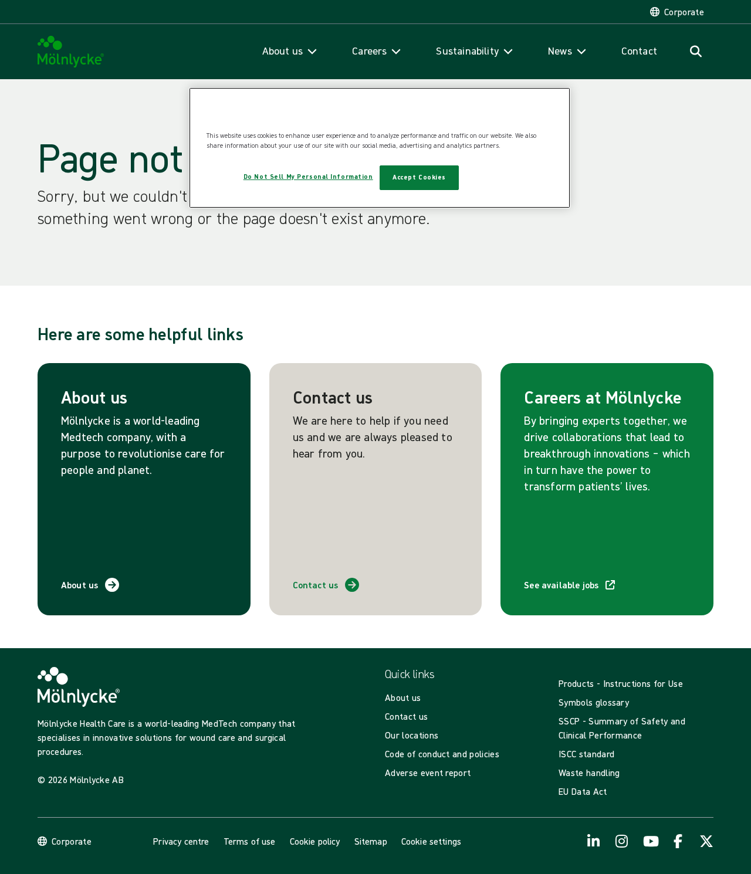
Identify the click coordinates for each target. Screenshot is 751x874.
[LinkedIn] (594, 841)
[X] (706, 841)
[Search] (696, 51)
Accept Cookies (419, 177)
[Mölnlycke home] (71, 52)
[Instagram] (622, 841)
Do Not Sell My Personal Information (308, 176)
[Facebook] (678, 841)
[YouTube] (650, 841)
